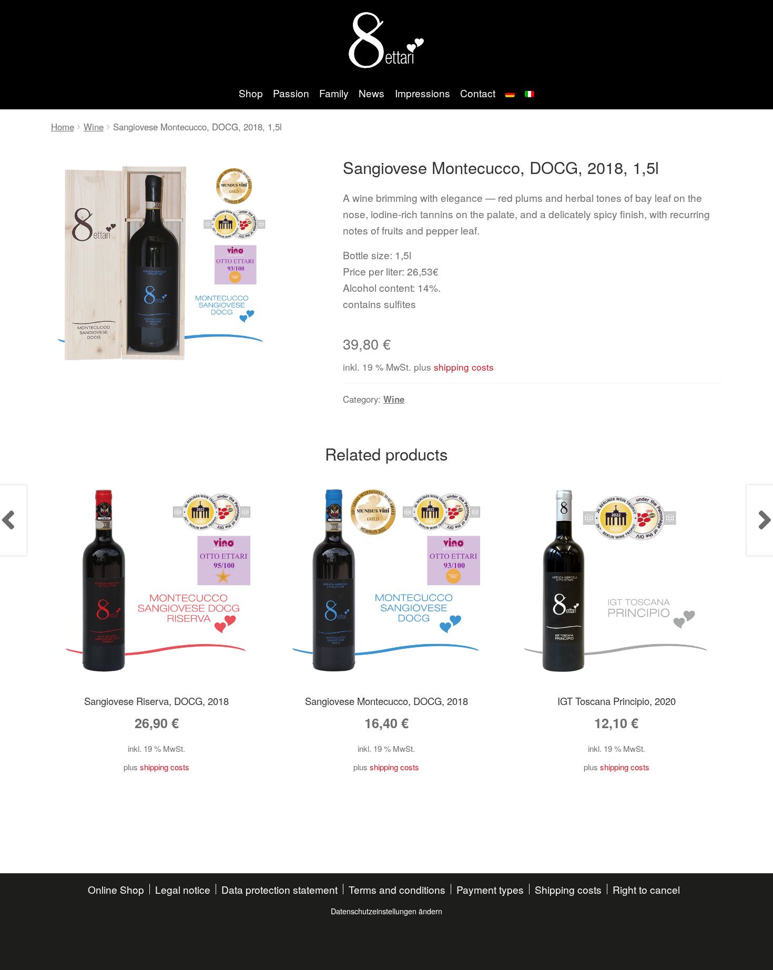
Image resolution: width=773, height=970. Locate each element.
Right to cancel (646, 889)
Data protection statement (279, 889)
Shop (251, 93)
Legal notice (182, 889)
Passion (291, 93)
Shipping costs (568, 889)
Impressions (422, 93)
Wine (94, 126)
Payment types (490, 889)
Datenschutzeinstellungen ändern (386, 910)
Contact (477, 93)
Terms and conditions (397, 889)
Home (62, 126)
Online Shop (116, 889)
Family (334, 93)
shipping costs (464, 366)
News (371, 93)
